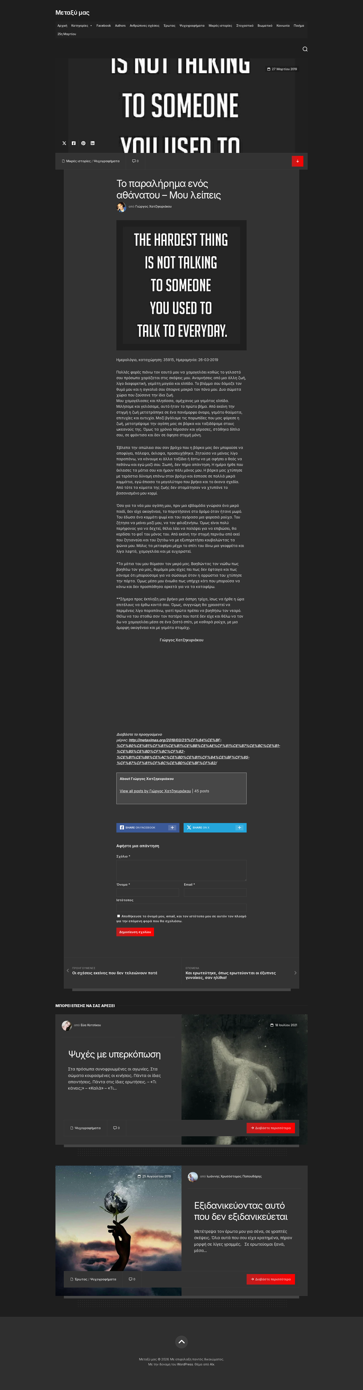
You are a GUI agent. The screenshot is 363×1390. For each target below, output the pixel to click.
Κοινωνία (283, 25)
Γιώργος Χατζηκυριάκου (153, 206)
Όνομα (123, 884)
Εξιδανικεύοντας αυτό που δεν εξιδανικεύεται (240, 1211)
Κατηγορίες (79, 25)
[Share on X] (65, 143)
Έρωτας (169, 25)
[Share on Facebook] (73, 143)
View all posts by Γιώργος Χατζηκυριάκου (155, 791)
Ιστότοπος (124, 900)
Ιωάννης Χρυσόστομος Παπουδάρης (234, 1176)
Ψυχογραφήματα (192, 25)
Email (189, 884)
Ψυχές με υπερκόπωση (114, 1054)
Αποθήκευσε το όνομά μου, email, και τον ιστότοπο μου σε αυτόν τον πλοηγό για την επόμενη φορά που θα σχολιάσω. (181, 918)
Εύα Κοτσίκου (91, 1025)
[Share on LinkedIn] (92, 143)
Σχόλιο (123, 856)
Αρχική (62, 25)
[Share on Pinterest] (83, 143)
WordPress (185, 1364)
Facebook (104, 25)
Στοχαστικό (245, 25)
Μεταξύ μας (72, 12)
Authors (120, 25)
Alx (212, 1364)
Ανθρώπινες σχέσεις (144, 25)
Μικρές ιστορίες (220, 25)
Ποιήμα (299, 25)
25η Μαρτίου (67, 34)
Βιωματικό (265, 25)
